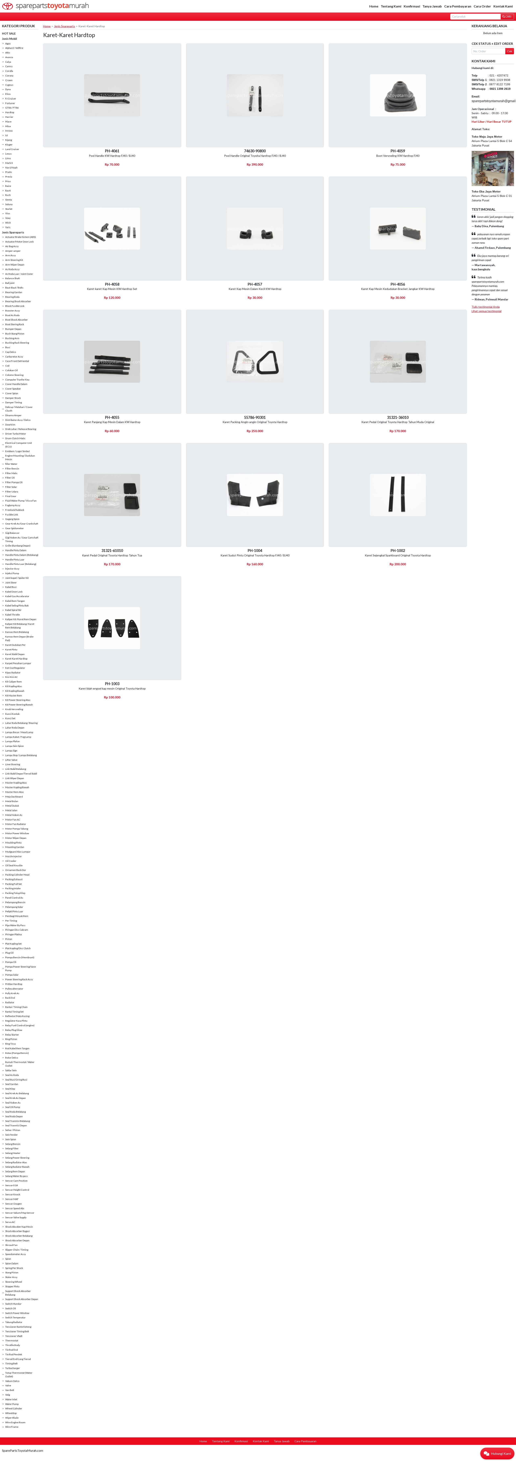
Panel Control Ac (14, 897)
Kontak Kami (503, 6)
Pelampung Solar (14, 906)
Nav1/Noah (11, 167)
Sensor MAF (12, 1199)
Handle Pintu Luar (14, 559)
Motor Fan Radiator (15, 824)
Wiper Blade (12, 1417)
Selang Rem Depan (15, 1171)
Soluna (8, 204)
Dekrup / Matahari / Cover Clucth (19, 408)
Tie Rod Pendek (13, 1354)
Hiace (8, 121)
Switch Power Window (17, 1313)
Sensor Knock (12, 1194)
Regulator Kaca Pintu (16, 1020)
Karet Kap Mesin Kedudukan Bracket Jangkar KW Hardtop (398, 289)
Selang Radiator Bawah (17, 1166)
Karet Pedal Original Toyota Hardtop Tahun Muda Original (397, 422)
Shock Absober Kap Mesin (19, 1226)
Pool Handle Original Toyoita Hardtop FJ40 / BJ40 (255, 155)
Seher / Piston (12, 1130)
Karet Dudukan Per (15, 644)
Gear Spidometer (14, 528)
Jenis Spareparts (13, 232)
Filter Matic (11, 473)
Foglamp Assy (12, 505)
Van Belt (9, 1390)
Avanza (9, 57)
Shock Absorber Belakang (18, 1235)
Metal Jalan (11, 810)
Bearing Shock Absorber (18, 301)
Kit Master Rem (13, 695)
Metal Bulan (11, 801)
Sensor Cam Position (16, 1180)
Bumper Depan (13, 328)
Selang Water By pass (16, 1176)
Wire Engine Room (15, 1422)
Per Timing (11, 920)
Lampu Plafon (12, 741)
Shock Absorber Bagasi (17, 1231)
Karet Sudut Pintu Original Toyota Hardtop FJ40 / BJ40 (255, 555)
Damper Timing (13, 402)
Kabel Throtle (12, 614)
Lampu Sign (11, 750)
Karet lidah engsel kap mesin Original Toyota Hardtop (112, 688)
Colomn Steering (14, 374)
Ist (6, 135)
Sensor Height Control (17, 1189)
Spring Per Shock (14, 1268)
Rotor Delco (11, 1057)
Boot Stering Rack (14, 324)
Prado (8, 171)
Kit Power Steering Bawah (19, 704)
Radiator (9, 1002)
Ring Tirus (10, 1043)
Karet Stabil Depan (15, 654)
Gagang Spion (12, 518)
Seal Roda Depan (14, 1116)
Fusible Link (11, 514)
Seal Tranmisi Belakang (17, 1120)
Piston (8, 939)
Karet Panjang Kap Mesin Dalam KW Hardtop (112, 422)
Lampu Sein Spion (14, 745)
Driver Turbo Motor (15, 433)
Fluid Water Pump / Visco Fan (20, 500)
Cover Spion (11, 393)
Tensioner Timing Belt (17, 1331)
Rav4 (7, 190)
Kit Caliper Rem (13, 681)
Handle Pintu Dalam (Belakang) (21, 554)
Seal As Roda (12, 1074)
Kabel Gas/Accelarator (17, 596)
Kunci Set (10, 718)
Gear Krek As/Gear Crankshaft (21, 523)
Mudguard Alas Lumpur (17, 851)
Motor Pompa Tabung (16, 828)
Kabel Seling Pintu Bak (17, 605)
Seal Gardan (11, 1084)
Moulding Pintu (13, 842)
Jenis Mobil (9, 38)
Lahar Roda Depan (14, 727)
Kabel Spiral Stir (13, 609)
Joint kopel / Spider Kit (17, 577)
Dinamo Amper (13, 415)
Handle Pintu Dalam (15, 550)
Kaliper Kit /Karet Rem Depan (20, 619)
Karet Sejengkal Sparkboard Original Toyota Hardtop (398, 555)
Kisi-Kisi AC (11, 676)
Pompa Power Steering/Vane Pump (20, 968)
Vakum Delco (12, 1381)
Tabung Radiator (13, 1322)
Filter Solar (11, 486)
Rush (8, 194)
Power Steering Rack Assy (19, 979)
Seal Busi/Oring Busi (16, 1079)
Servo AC (10, 1222)
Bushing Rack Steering (17, 342)
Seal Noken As (13, 1102)
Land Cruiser (12, 149)
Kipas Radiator (13, 672)
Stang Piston (11, 1272)
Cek (509, 51)
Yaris (7, 227)
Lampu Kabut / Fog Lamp (18, 736)
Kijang (8, 139)
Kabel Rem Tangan (15, 600)
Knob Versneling (14, 709)
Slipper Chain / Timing (16, 1249)
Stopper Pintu (12, 1286)
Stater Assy (11, 1277)
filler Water (11, 463)
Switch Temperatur (15, 1317)
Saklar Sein (11, 1070)
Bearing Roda (12, 296)
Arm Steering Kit (14, 259)
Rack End (10, 997)
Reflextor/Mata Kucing (17, 1016)
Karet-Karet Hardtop (16, 658)
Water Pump (12, 1404)
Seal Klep (10, 1088)
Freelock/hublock (14, 509)
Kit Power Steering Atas (17, 699)
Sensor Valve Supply (15, 1217)
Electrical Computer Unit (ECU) (18, 444)
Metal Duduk (12, 805)
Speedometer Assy (15, 1254)
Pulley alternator (14, 988)
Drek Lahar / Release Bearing (20, 429)
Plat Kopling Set (13, 943)
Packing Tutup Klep (15, 893)
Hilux (8, 126)
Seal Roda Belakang (15, 1111)
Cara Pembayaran (457, 6)
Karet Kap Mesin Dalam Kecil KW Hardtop (255, 289)
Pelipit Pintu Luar (14, 911)
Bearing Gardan (13, 292)
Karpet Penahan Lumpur (18, 663)
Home (373, 6)
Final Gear (10, 496)
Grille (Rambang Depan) (17, 545)
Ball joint (10, 282)
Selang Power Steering (17, 1157)
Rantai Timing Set (14, 1011)
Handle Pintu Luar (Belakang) (20, 563)
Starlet (8, 208)
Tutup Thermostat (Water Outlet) (18, 1374)
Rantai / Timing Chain (16, 1006)
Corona (9, 75)
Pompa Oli (10, 962)
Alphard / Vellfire (14, 47)
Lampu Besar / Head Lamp (19, 732)
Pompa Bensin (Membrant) (19, 957)
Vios (7, 213)
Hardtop (9, 112)
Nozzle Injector (13, 856)
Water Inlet (11, 1399)
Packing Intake (13, 888)
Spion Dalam (11, 1263)
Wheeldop (11, 1413)
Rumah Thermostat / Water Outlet (19, 1064)
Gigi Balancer (12, 532)
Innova (8, 130)
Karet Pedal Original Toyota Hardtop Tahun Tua (112, 555)
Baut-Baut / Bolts (14, 287)
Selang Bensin (12, 1143)
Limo (8, 158)
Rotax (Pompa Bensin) (17, 1052)
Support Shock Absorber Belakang (18, 1293)
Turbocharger (12, 1368)
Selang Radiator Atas (16, 1162)
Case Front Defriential (17, 361)
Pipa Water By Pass (15, 925)
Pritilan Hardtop (13, 983)
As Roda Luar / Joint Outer (19, 273)
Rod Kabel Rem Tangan (17, 1048)
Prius (8, 181)
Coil (7, 365)
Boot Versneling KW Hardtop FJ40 (397, 155)
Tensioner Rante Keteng (18, 1326)
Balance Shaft (12, 278)
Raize (8, 185)
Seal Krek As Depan (15, 1097)
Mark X (9, 162)
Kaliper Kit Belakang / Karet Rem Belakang (19, 625)
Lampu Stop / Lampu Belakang (21, 755)
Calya (8, 61)
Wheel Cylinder (13, 1408)
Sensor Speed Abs (14, 1208)
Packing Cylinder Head (17, 874)
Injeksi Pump (12, 573)
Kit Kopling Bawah (14, 690)
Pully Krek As (12, 993)
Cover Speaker (13, 388)
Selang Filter (12, 1148)
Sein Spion (10, 1139)
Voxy (7, 217)
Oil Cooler (10, 860)
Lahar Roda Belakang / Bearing (21, 722)
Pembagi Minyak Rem (16, 916)
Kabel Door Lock (14, 591)
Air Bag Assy (12, 246)
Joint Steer (11, 582)
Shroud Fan (11, 1245)
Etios (8, 93)
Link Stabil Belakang (15, 768)
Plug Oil (9, 952)
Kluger (8, 144)
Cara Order (482, 6)
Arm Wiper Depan (14, 264)
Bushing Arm (12, 338)
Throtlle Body (12, 1345)
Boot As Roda (12, 315)
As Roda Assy (12, 269)
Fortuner (10, 103)
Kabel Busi (11, 586)
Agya (7, 43)
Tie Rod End (11, 1349)
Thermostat (11, 1340)
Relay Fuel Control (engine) (19, 1025)
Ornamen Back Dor (15, 870)
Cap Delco (10, 351)
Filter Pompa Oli (14, 482)
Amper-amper (13, 250)
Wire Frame (11, 1426)
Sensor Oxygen (13, 1203)
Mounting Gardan (14, 847)
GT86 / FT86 (12, 107)
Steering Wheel (13, 1281)
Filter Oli (10, 477)
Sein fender (11, 1134)
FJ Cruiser (10, 98)
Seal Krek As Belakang (17, 1093)
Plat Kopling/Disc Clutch (18, 948)
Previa (8, 176)
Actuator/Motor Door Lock (19, 241)
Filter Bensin (12, 468)
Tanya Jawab (432, 6)
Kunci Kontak (12, 713)
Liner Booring (12, 764)
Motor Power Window (17, 833)
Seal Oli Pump (12, 1107)
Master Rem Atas (14, 791)
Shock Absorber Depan (17, 1240)
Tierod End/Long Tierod (18, 1359)
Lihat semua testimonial (486, 311)
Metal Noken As (13, 814)
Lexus (8, 153)
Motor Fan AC (12, 819)
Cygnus (9, 84)
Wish (8, 222)
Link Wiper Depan (14, 778)
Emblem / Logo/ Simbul (17, 451)
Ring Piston (11, 1039)
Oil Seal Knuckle (14, 865)
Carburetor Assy (14, 356)
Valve (8, 1385)
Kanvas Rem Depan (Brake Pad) (19, 638)
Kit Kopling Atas (13, 686)
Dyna (8, 89)
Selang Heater (12, 1153)
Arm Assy (10, 255)
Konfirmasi (412, 6)
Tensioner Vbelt (13, 1336)
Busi (7, 347)
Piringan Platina (13, 934)
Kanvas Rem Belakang (17, 631)
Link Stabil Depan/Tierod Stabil (21, 773)
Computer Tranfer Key (17, 379)
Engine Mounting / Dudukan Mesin (20, 457)
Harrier (9, 116)
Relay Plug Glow (13, 1029)
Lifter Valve (11, 759)
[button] (497, 1453)
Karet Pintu (11, 649)
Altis (7, 52)
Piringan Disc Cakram (16, 929)
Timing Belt (11, 1363)
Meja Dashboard (14, 796)
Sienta (8, 199)
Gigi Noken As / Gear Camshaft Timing (21, 539)
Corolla (9, 70)
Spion (8, 1258)
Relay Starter (12, 1034)
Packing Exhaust (14, 879)
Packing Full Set (13, 883)
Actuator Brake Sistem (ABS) (20, 236)
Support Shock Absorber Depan (21, 1299)
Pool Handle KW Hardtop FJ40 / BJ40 (112, 155)
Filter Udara (11, 491)
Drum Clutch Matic (15, 438)
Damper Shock (13, 397)
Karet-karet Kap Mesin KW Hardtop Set (112, 289)
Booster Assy (12, 310)
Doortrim (10, 424)
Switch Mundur (13, 1303)
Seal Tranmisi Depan (16, 1125)
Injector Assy (12, 568)
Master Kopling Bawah (17, 787)
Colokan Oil (11, 370)
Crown (8, 80)
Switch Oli (10, 1308)
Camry (8, 66)
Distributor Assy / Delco (17, 419)
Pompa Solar (12, 974)
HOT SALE (9, 33)
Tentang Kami (391, 6)
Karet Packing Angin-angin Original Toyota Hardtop (255, 422)
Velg (7, 1394)
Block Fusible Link (14, 305)
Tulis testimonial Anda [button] (486, 306)
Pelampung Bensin (15, 902)
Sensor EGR (11, 1185)
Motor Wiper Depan (15, 837)
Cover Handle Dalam (16, 384)
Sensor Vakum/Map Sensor (19, 1212)
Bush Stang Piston (14, 333)
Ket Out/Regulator (15, 667)
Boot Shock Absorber (16, 319)
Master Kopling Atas (16, 782)
